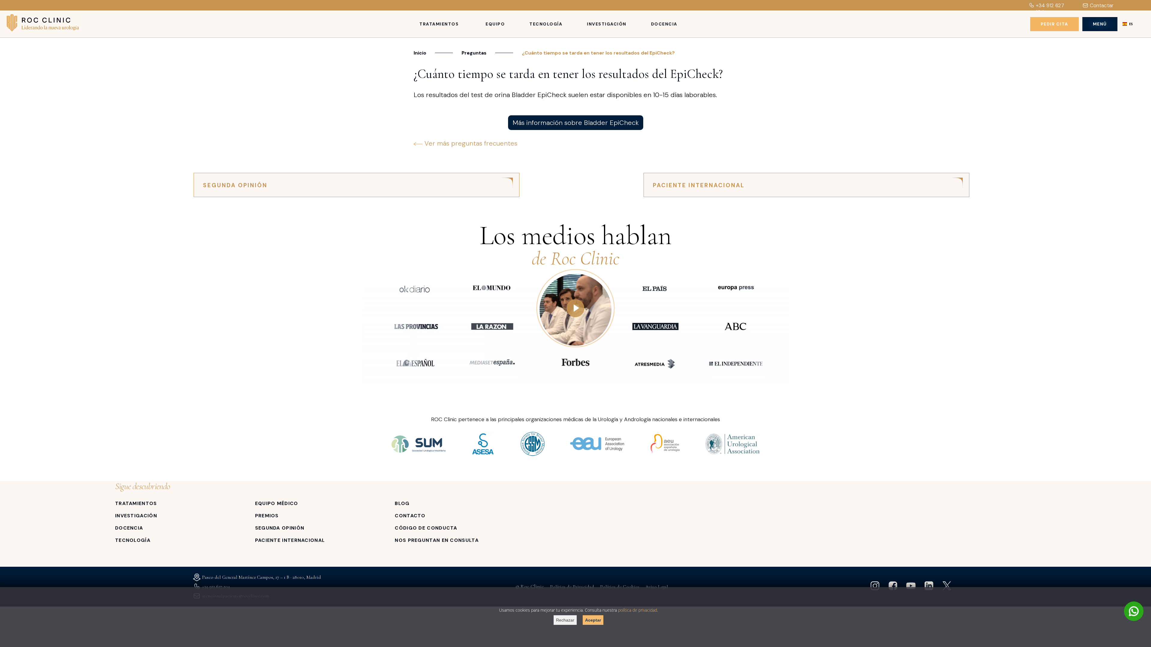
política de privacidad (637, 610)
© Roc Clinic (530, 586)
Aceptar (593, 620)
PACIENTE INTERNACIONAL (699, 185)
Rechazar (565, 620)
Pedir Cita (1054, 24)
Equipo (495, 24)
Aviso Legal (656, 587)
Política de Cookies (619, 587)
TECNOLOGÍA (132, 540)
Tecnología (545, 24)
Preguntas (474, 53)
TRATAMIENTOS (136, 503)
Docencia (664, 24)
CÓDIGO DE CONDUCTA (426, 528)
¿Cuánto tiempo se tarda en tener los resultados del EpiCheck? (598, 53)
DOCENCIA (129, 528)
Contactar (1102, 5)
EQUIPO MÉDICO (276, 503)
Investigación (606, 24)
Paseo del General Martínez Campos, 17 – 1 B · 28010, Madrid (261, 577)
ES (1131, 24)
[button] (1127, 23)
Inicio (420, 53)
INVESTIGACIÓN (136, 516)
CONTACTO (410, 516)
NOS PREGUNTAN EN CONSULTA (437, 540)
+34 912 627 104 (1050, 8)
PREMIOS (267, 516)
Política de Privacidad (572, 587)
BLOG (402, 503)
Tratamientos (439, 24)
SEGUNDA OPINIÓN (235, 185)
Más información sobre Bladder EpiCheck (576, 122)
